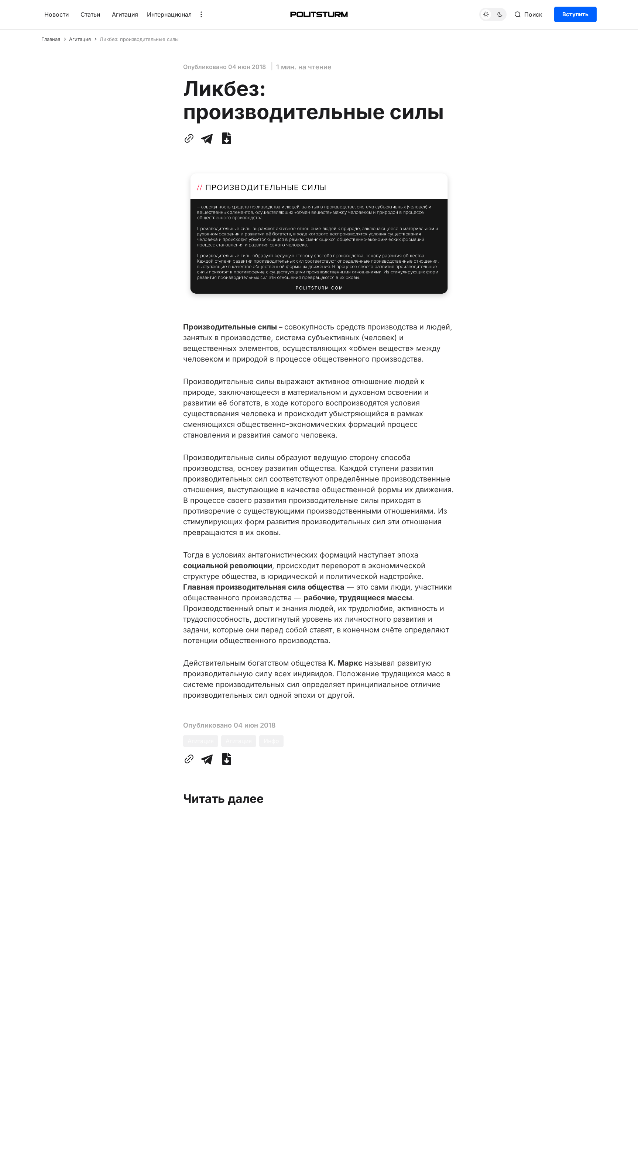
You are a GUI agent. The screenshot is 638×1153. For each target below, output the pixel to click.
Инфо (271, 741)
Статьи (90, 14)
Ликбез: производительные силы (139, 39)
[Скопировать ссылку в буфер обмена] (190, 138)
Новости (56, 14)
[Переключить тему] (493, 14)
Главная (50, 39)
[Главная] (319, 14)
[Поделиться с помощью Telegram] (207, 138)
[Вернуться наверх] (618, 1141)
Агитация (125, 14)
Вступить (575, 14)
